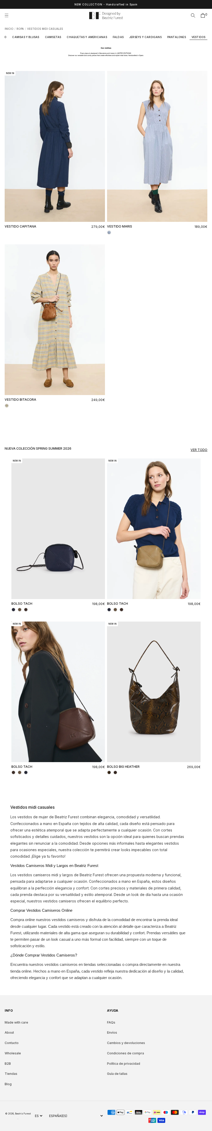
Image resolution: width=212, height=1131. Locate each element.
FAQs (111, 1022)
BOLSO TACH (21, 603)
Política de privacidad (123, 1064)
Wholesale (13, 1053)
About (9, 1032)
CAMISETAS (53, 37)
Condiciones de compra (125, 1053)
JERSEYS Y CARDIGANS (145, 37)
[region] (106, 4)
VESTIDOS (199, 37)
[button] (8, 15)
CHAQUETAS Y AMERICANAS (87, 37)
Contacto (12, 1043)
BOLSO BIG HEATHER (123, 767)
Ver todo (199, 450)
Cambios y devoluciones (126, 1043)
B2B (8, 1064)
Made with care (16, 1022)
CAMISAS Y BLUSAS (25, 37)
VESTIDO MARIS (119, 226)
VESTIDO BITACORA (20, 400)
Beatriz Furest (23, 1113)
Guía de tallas (117, 1074)
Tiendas (11, 1074)
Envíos (112, 1032)
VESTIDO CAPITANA (20, 226)
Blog (8, 1084)
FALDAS (118, 37)
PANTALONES (176, 37)
